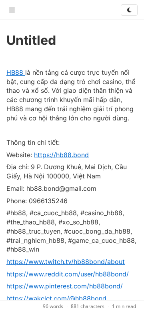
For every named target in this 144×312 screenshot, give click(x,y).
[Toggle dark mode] (129, 10)
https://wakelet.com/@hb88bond (56, 298)
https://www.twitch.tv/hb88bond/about (65, 262)
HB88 (15, 72)
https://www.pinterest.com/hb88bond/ (64, 286)
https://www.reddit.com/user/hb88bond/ (67, 274)
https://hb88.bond (61, 155)
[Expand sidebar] (12, 10)
